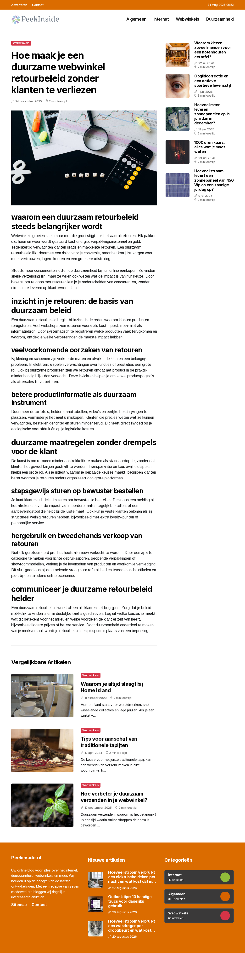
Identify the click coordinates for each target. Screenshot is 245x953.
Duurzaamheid (220, 19)
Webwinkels (187, 19)
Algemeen (136, 19)
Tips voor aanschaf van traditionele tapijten (109, 742)
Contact (38, 5)
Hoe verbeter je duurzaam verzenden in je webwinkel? (114, 796)
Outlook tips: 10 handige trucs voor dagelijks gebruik (129, 901)
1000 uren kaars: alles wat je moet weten (209, 147)
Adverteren (19, 5)
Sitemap (19, 905)
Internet (161, 19)
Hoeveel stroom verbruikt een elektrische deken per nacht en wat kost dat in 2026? (132, 877)
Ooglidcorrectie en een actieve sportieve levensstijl (212, 80)
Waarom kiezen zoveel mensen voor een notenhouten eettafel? (212, 50)
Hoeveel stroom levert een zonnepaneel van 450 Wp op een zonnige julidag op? (214, 180)
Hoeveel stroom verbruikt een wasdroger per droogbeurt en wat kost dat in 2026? (131, 926)
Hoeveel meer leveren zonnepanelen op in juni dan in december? (212, 114)
